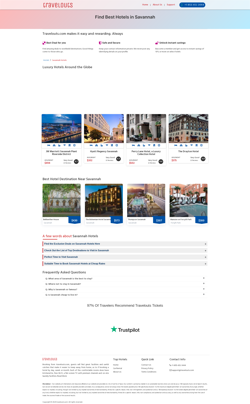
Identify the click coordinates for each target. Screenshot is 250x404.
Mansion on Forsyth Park (181, 219)
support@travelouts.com (183, 370)
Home (145, 5)
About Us (157, 5)
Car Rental (117, 368)
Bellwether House (51, 219)
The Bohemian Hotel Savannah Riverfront (103, 219)
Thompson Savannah (137, 219)
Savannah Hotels (59, 60)
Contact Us (146, 365)
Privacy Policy (147, 368)
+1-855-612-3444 (194, 5)
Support (171, 5)
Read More (62, 376)
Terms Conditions (148, 372)
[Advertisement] (125, 92)
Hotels (46, 60)
